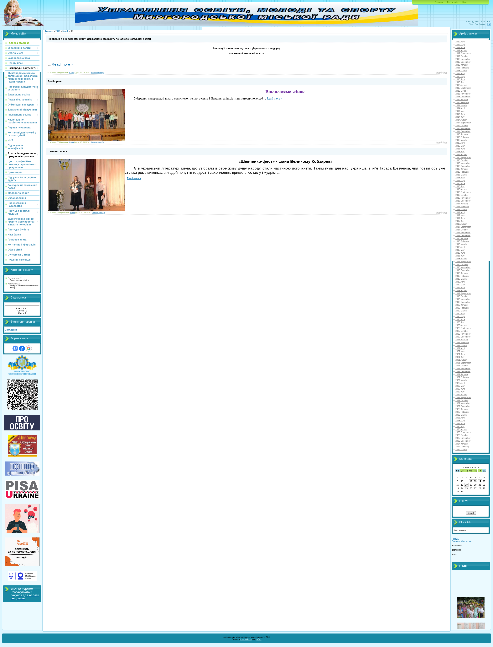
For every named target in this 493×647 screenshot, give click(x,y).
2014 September (463, 122)
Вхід (464, 2)
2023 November (462, 438)
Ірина (71, 142)
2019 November (462, 299)
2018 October (461, 264)
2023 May (460, 420)
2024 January (461, 444)
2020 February (462, 308)
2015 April (459, 143)
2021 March (461, 345)
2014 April (459, 108)
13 (475, 481)
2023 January (461, 409)
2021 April (459, 348)
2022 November (462, 403)
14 (480, 481)
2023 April (459, 418)
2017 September (463, 227)
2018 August (461, 258)
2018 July (459, 256)
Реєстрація (452, 2)
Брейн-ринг (55, 81)
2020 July (459, 322)
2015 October (461, 160)
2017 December (462, 235)
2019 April (459, 282)
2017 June (460, 218)
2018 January (461, 238)
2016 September (463, 192)
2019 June (460, 287)
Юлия (71, 72)
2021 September (463, 363)
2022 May (460, 386)
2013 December (462, 96)
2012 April (459, 41)
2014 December (462, 131)
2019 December (462, 302)
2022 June (460, 389)
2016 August (461, 189)
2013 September (463, 88)
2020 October (461, 331)
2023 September (463, 432)
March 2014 (470, 467)
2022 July (459, 392)
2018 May (460, 250)
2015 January (461, 134)
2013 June (460, 79)
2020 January (461, 305)
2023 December (462, 441)
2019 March (461, 279)
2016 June (460, 183)
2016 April (459, 177)
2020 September (463, 328)
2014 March (461, 105)
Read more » (62, 64)
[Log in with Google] (29, 348)
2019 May (460, 284)
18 (466, 485)
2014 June (460, 114)
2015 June (460, 149)
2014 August (461, 120)
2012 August (461, 50)
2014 (57, 31)
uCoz (259, 639)
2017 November (462, 232)
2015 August (461, 154)
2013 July (459, 82)
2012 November (462, 59)
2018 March (461, 244)
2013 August (461, 85)
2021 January (461, 339)
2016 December (462, 201)
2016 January (461, 169)
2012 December (462, 62)
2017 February (462, 206)
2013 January (461, 65)
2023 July (459, 426)
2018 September (463, 261)
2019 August (461, 290)
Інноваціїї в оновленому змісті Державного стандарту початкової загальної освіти (99, 38)
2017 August (461, 224)
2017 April (459, 212)
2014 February (462, 102)
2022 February (462, 377)
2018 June (460, 253)
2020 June (460, 319)
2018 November (462, 267)
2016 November (462, 198)
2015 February (462, 137)
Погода (455, 539)
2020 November (462, 334)
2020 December (462, 337)
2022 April (459, 383)
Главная (49, 31)
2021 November (462, 368)
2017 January (461, 203)
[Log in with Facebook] (22, 348)
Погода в (461, 541)
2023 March (461, 415)
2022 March (461, 380)
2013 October (461, 91)
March (65, 31)
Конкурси (12, 284)
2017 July (459, 221)
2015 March (461, 140)
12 (471, 481)
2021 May (460, 351)
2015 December (462, 166)
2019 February (462, 276)
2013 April (459, 73)
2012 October (461, 56)
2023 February (462, 412)
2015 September (463, 157)
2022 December (462, 406)
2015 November (462, 163)
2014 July (459, 117)
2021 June (460, 354)
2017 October (461, 230)
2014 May (460, 111)
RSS (489, 24)
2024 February (462, 446)
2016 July (459, 186)
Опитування (11, 330)
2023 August (461, 429)
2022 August (461, 394)
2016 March (461, 175)
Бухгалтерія (13, 278)
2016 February (462, 172)
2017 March (461, 209)
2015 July (459, 151)
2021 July (459, 357)
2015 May (460, 146)
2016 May (460, 180)
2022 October (461, 400)
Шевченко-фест (57, 151)
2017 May (460, 215)
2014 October (461, 125)
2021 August (461, 360)
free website (246, 639)
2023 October (461, 435)
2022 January (461, 374)
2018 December (462, 270)
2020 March (461, 311)
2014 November (462, 128)
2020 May (460, 316)
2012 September (463, 53)
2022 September (463, 397)
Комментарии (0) (97, 72)
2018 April (459, 247)
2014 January (461, 99)
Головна (439, 2)
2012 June (460, 47)
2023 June (460, 423)
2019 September (463, 293)
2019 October (461, 296)
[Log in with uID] (15, 348)
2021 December (462, 371)
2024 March (461, 449)
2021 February (462, 342)
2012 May (460, 44)
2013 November (462, 94)
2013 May (460, 76)
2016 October (461, 195)
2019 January (461, 273)
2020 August (461, 325)
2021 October (461, 365)
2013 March (461, 70)
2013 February (462, 68)
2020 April (459, 313)
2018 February (462, 241)
